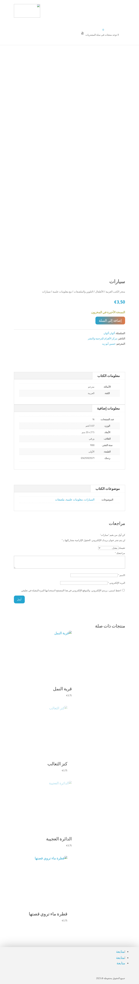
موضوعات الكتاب (108, 488)
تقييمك (121, 547)
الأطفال (99, 291)
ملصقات (60, 499)
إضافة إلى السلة (110, 320)
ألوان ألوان (109, 333)
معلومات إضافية (108, 408)
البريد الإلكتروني (116, 582)
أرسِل (19, 599)
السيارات (89, 499)
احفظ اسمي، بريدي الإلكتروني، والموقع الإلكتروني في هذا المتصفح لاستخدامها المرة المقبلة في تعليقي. (71, 590)
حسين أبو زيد (108, 343)
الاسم (121, 575)
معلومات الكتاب (108, 376)
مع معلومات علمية (62, 291)
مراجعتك (120, 553)
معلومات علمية (74, 499)
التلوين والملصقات (83, 291)
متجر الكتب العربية (115, 291)
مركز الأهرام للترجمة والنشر (102, 338)
